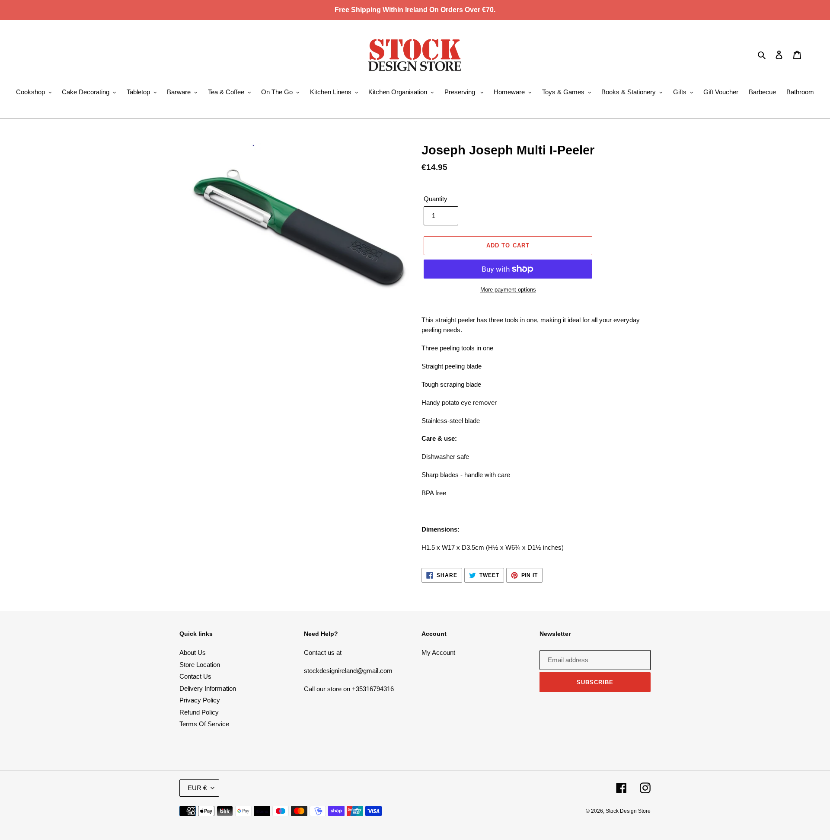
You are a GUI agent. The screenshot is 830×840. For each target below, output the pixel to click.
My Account (438, 652)
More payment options (508, 289)
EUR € (197, 788)
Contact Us (195, 676)
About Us (192, 652)
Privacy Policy (199, 700)
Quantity (435, 198)
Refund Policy (199, 712)
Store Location (199, 664)
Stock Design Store (628, 811)
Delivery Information (207, 688)
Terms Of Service (204, 724)
